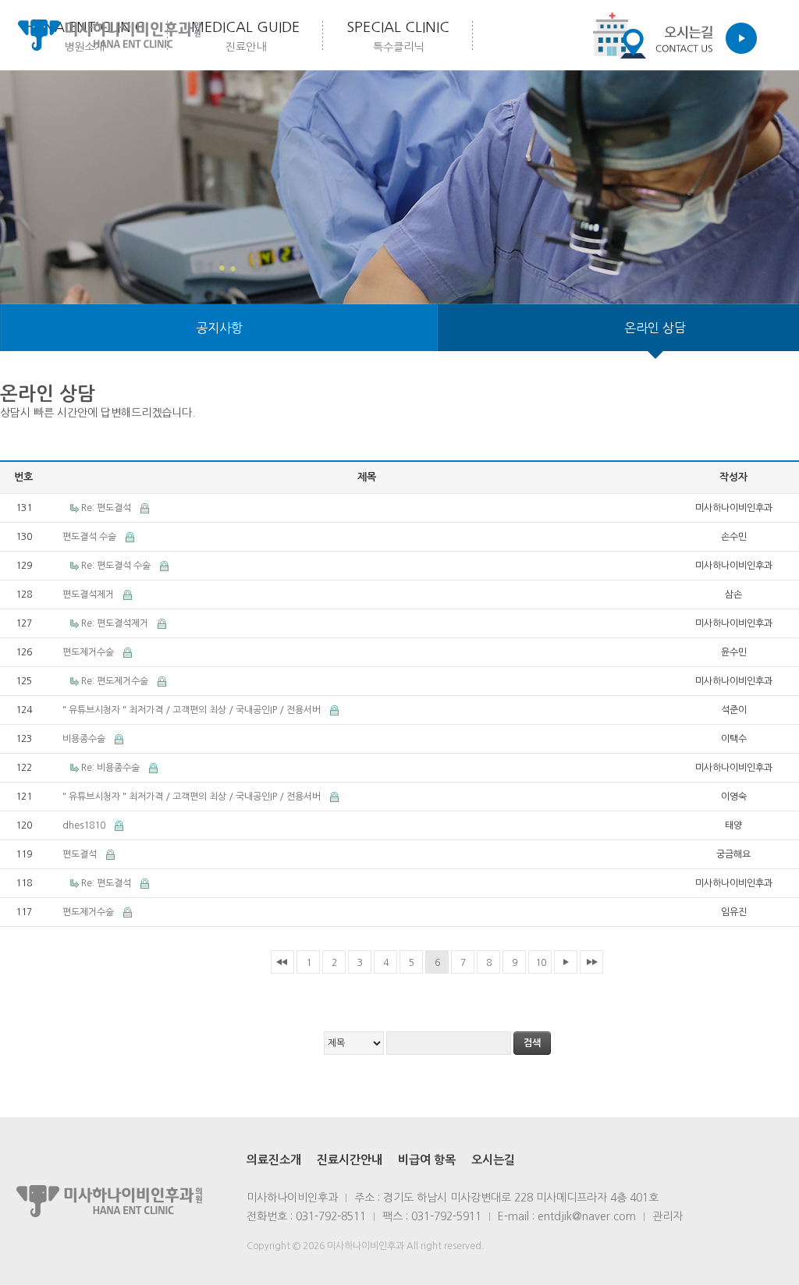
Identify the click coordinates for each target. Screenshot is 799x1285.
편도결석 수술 (90, 536)
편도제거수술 (89, 652)
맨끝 (591, 962)
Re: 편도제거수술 (116, 681)
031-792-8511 (331, 1216)
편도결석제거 (89, 594)
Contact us (670, 35)
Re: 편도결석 (107, 508)
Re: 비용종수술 (111, 767)
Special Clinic (397, 36)
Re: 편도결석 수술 (117, 565)
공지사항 (219, 327)
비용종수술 (85, 739)
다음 (565, 962)
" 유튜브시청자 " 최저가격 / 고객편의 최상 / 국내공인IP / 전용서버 (192, 710)
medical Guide (245, 36)
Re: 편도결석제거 (116, 623)
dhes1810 (85, 825)
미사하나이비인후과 (109, 35)
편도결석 (80, 854)
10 (540, 962)
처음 (282, 962)
